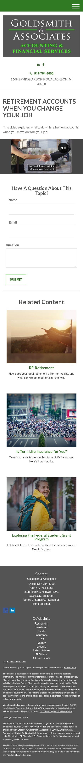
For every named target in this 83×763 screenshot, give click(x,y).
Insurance (42, 635)
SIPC (39, 726)
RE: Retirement (41, 368)
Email (13, 222)
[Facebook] (43, 65)
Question (12, 245)
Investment (41, 627)
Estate (41, 631)
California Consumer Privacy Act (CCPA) (25, 708)
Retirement (41, 623)
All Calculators (41, 658)
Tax (41, 639)
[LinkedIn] (38, 65)
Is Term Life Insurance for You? (41, 451)
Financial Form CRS (16, 661)
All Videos (41, 654)
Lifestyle (41, 646)
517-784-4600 (43, 73)
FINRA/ (33, 726)
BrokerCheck (70, 667)
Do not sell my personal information (56, 711)
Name (13, 200)
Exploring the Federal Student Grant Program (41, 537)
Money (41, 643)
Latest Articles (41, 650)
